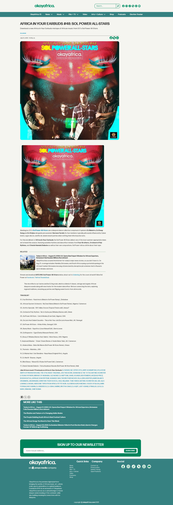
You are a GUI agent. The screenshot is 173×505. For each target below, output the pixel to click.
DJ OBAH (51, 386)
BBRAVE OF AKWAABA (42, 376)
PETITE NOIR (61, 384)
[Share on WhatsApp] (117, 37)
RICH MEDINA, (81, 384)
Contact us (94, 465)
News (47, 14)
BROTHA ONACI (66, 386)
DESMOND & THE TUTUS (82, 373)
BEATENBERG (86, 376)
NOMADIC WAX (55, 378)
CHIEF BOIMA (36, 389)
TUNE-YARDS (74, 381)
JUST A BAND (84, 386)
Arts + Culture (97, 14)
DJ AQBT (75, 386)
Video (85, 14)
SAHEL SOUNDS (74, 376)
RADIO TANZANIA (54, 373)
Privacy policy (95, 467)
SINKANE (28, 389)
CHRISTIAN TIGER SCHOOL (48, 381)
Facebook (30, 278)
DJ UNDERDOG (41, 386)
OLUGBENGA (71, 384)
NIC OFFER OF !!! (75, 370)
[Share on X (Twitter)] (114, 37)
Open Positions (96, 471)
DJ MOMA (29, 384)
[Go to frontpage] (45, 6)
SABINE (57, 386)
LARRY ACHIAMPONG (89, 370)
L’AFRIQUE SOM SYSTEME (40, 378)
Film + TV (72, 14)
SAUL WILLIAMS (63, 381)
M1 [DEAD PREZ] (97, 376)
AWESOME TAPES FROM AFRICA (45, 384)
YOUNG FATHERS (27, 376)
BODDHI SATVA (25, 378)
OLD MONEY (54, 376)
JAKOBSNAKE (33, 381)
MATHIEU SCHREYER (87, 381)
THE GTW (43, 373)
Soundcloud (45, 278)
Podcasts (122, 14)
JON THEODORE (66, 373)
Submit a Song (95, 469)
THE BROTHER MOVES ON (70, 378)
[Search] (118, 6)
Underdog (76, 275)
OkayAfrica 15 (35, 14)
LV (81, 378)
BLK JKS (97, 381)
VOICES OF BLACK (92, 384)
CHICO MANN (31, 386)
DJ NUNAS (66, 370)
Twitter (37, 278)
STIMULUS (93, 386)
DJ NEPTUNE (64, 376)
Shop (112, 14)
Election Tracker (136, 14)
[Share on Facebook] (111, 37)
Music (59, 14)
